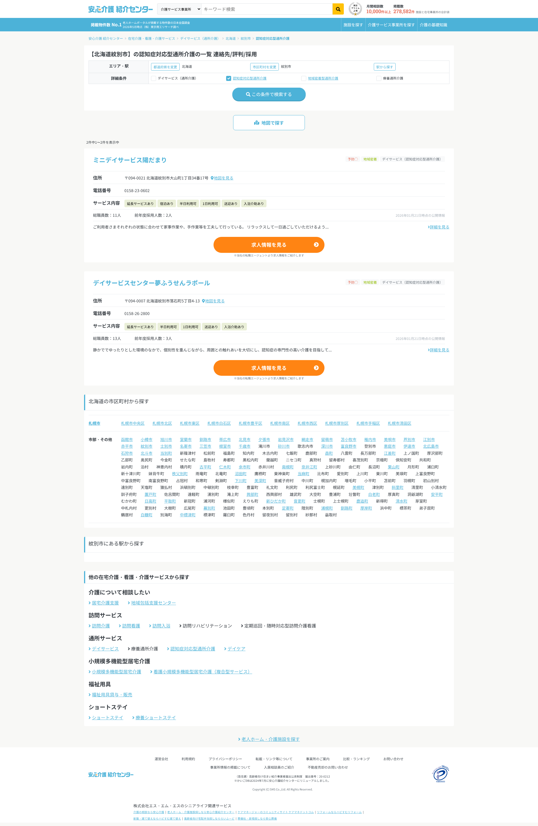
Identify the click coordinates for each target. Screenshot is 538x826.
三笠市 (205, 446)
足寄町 (288, 508)
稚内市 (370, 439)
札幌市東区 (190, 423)
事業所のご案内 (318, 758)
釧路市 (205, 439)
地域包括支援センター (153, 602)
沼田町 (241, 473)
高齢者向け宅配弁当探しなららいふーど (209, 818)
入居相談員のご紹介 (279, 767)
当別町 (166, 453)
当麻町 (303, 473)
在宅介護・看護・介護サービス (151, 38)
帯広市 (225, 439)
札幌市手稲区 (368, 423)
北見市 (245, 439)
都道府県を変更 (165, 66)
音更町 (299, 501)
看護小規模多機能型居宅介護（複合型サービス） (203, 671)
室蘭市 (186, 439)
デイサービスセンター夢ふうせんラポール (151, 282)
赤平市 (127, 446)
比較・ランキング (356, 758)
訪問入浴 (161, 625)
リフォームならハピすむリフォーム (339, 812)
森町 (329, 453)
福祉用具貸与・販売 (112, 694)
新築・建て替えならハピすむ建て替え (157, 818)
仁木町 (225, 467)
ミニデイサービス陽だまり (130, 159)
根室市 (225, 446)
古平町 (205, 467)
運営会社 (161, 758)
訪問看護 (131, 625)
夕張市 (264, 439)
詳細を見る (439, 227)
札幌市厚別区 (337, 423)
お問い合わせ (393, 758)
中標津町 (188, 514)
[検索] (338, 9)
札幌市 (94, 423)
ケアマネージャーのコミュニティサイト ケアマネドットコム (276, 812)
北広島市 (431, 446)
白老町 (374, 494)
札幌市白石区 (219, 423)
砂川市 (284, 446)
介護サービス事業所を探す (391, 24)
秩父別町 (180, 473)
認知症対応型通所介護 (272, 38)
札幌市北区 (162, 423)
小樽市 (146, 439)
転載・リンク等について (274, 758)
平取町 (170, 501)
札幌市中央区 (133, 423)
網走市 (307, 439)
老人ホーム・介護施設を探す (271, 739)
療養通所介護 (393, 78)
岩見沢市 (286, 439)
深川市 (327, 446)
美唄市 (390, 439)
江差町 (390, 453)
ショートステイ (107, 717)
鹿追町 (362, 501)
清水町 (401, 501)
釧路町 (347, 508)
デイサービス (105, 648)
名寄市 (186, 446)
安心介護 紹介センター (106, 38)
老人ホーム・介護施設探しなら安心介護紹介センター (201, 812)
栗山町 (394, 467)
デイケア (236, 648)
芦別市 (409, 439)
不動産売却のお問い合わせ (328, 767)
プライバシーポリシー (225, 758)
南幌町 (288, 467)
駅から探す (384, 66)
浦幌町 (327, 508)
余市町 (245, 467)
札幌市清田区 (399, 423)
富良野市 (348, 446)
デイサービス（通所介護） (200, 38)
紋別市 (246, 38)
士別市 (166, 446)
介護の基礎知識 (433, 24)
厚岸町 (366, 508)
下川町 (241, 480)
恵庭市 (390, 446)
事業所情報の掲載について (230, 767)
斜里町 (398, 487)
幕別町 (209, 508)
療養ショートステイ (156, 717)
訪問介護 (101, 625)
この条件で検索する (271, 94)
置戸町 (150, 494)
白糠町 (146, 514)
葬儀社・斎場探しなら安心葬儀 (257, 818)
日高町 (150, 501)
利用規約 (188, 758)
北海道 (231, 38)
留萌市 (327, 439)
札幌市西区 (307, 423)
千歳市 (245, 446)
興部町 (252, 494)
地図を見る (223, 178)
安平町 (437, 494)
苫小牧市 (348, 439)
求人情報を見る (269, 244)
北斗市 (146, 453)
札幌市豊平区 (250, 423)
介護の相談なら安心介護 (148, 812)
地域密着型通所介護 (323, 78)
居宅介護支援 (105, 602)
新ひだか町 (276, 501)
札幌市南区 (280, 423)
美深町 (260, 480)
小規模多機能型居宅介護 (116, 671)
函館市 (127, 439)
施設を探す (353, 24)
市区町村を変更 (264, 66)
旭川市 (166, 439)
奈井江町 (309, 467)
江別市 (429, 439)
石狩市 (127, 453)
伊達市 (409, 446)
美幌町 (358, 487)
